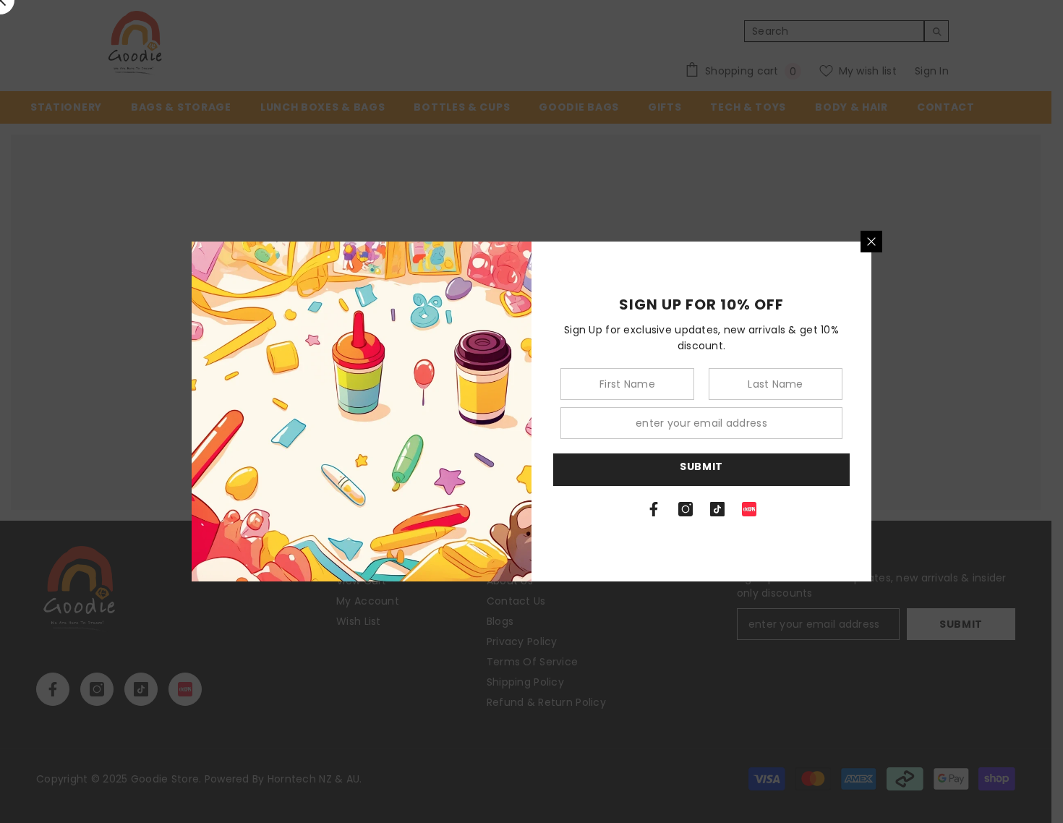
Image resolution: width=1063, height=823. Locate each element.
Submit (701, 466)
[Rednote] (749, 509)
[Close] (871, 241)
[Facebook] (654, 509)
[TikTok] (717, 509)
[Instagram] (685, 509)
